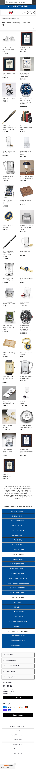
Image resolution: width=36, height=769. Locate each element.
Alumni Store (17, 545)
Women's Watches (17, 564)
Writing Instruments (17, 578)
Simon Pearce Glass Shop (18, 621)
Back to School (17, 511)
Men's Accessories (17, 569)
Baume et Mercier (17, 612)
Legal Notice (18, 753)
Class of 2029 (17, 549)
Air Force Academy (6, 18)
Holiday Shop (17, 516)
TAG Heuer (17, 602)
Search (18, 730)
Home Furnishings (17, 593)
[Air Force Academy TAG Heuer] (11, 13)
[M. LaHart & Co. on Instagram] (4, 686)
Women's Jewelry (17, 573)
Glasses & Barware (17, 588)
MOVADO (17, 607)
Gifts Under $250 (17, 640)
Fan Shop (17, 540)
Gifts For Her (17, 530)
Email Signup (18, 715)
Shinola (17, 626)
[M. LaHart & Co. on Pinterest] (11, 686)
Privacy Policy (18, 739)
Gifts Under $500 (17, 645)
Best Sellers (17, 535)
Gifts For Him (15, 18)
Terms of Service (18, 744)
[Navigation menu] (2, 2)
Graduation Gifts (17, 521)
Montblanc (17, 616)
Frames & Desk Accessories (17, 583)
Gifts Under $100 (17, 636)
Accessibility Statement (18, 735)
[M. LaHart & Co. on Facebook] (8, 686)
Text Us (18, 698)
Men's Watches (17, 559)
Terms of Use (18, 749)
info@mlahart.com (8, 693)
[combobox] (18, 2)
